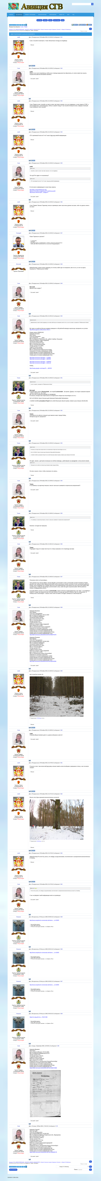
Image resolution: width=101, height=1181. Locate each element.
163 (61, 853)
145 (61, 163)
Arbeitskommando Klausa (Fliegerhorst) (17, 30)
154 (61, 480)
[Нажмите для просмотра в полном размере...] (57, 716)
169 (58, 1045)
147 (61, 233)
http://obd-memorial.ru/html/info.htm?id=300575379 (43, 634)
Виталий (18, 264)
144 (61, 132)
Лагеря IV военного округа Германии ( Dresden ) (51, 29)
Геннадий (18, 233)
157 (61, 576)
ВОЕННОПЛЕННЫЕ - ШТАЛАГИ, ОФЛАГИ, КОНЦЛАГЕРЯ (28, 29)
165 (61, 916)
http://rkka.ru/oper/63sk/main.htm (38, 189)
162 (61, 793)
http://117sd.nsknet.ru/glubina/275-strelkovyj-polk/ (42, 191)
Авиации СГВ (12, 29)
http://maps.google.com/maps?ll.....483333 (41, 368)
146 (61, 202)
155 (61, 513)
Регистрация (57, 20)
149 (61, 283)
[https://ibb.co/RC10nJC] (45, 1116)
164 (61, 884)
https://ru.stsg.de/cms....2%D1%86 (38, 1017)
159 (61, 670)
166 (61, 949)
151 (61, 377)
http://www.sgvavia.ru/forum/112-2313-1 (40, 329)
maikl (18, 37)
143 (61, 100)
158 (61, 607)
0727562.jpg (39, 718)
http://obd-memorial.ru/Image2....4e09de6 (40, 361)
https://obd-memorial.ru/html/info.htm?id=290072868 (43, 1068)
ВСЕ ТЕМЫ (39, 20)
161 (61, 762)
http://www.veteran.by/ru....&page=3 (39, 192)
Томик (25, 26)
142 (61, 68)
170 (57, 1126)
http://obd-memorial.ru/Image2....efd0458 (40, 359)
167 (61, 981)
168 (61, 1013)
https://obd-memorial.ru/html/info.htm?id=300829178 (43, 1152)
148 (61, 264)
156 (61, 544)
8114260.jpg (39, 841)
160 (61, 730)
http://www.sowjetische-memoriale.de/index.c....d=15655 (44, 920)
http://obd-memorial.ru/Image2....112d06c (40, 357)
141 (61, 37)
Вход (63, 20)
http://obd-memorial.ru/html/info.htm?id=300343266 (43, 661)
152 (61, 410)
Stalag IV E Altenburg (66, 29)
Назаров (18, 916)
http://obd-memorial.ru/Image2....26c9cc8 (40, 363)
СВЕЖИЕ (45, 20)
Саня (21, 26)
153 (61, 443)
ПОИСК (50, 20)
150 (61, 316)
